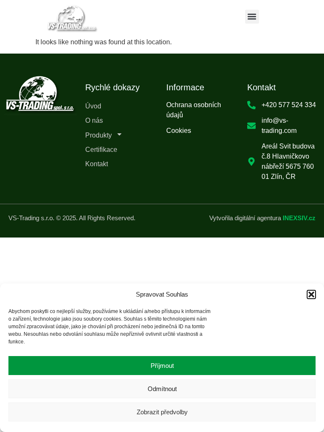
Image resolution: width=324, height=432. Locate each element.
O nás (94, 120)
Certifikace (101, 149)
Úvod (93, 106)
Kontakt (96, 163)
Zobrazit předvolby (162, 412)
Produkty (98, 135)
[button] (311, 294)
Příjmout (162, 365)
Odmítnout (162, 388)
